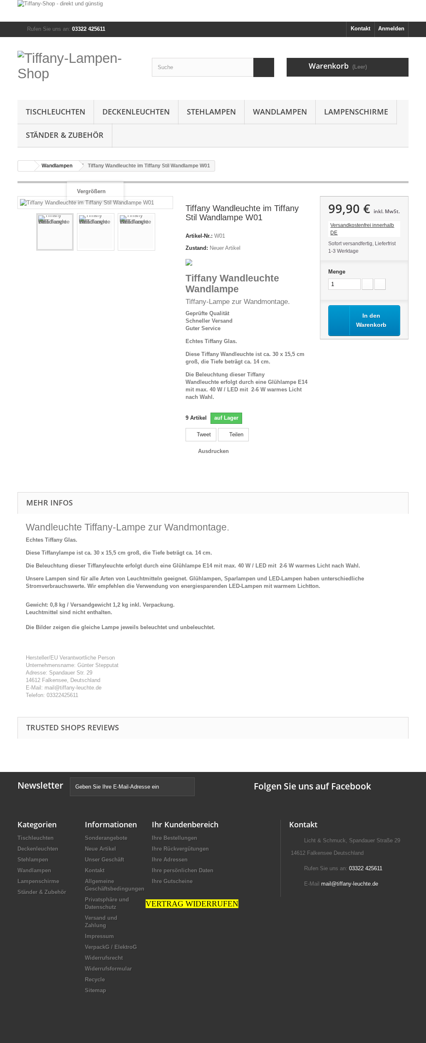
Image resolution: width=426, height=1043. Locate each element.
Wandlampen (280, 112)
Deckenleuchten (136, 112)
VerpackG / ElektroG (111, 947)
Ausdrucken (213, 451)
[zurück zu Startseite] (26, 166)
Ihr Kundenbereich (185, 824)
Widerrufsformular (108, 969)
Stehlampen (211, 112)
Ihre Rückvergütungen (180, 849)
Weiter (163, 233)
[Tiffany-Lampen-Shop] (78, 68)
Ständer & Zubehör (65, 135)
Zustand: (197, 248)
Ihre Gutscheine (172, 881)
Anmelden (391, 28)
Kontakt (360, 28)
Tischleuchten (55, 112)
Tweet (203, 434)
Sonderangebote (106, 838)
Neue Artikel (100, 849)
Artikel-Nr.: (199, 236)
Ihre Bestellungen (174, 838)
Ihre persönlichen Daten (182, 870)
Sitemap (95, 990)
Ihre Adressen (170, 859)
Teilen (235, 434)
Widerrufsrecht (104, 958)
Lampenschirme (356, 112)
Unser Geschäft (104, 859)
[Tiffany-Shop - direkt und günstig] (213, 11)
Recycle (95, 979)
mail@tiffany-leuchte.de (349, 884)
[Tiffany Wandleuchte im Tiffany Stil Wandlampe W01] (55, 232)
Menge (336, 272)
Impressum (99, 936)
